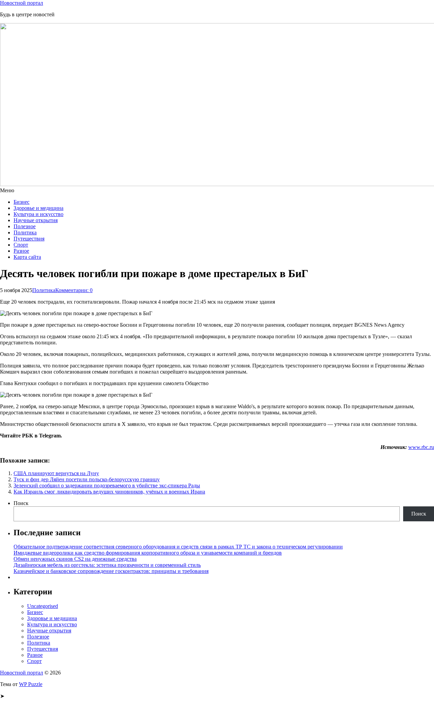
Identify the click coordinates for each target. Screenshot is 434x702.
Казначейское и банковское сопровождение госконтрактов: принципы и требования (111, 571)
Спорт (21, 245)
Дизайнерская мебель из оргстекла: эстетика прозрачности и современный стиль (107, 565)
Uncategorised (42, 606)
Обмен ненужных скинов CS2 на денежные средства (75, 559)
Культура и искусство (38, 214)
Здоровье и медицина (38, 208)
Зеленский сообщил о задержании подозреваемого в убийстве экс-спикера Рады (107, 485)
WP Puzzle (30, 684)
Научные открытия (36, 220)
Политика (25, 232)
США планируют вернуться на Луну (56, 473)
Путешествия (29, 238)
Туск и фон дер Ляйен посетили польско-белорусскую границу (87, 479)
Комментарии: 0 (74, 290)
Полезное (25, 226)
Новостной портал (21, 3)
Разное (21, 251)
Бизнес (21, 202)
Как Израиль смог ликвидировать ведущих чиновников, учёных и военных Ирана (109, 491)
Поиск (21, 503)
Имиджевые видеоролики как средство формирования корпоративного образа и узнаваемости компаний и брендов (148, 553)
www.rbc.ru (421, 447)
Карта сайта (27, 257)
